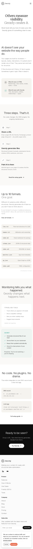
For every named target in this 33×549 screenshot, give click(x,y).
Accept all (13, 544)
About (3, 501)
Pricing (3, 510)
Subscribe (27, 527)
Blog (2, 504)
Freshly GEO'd (6, 489)
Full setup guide (15, 416)
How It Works (6, 483)
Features (4, 480)
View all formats (6, 217)
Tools (3, 492)
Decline (6, 544)
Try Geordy (15, 446)
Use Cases (4, 486)
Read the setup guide (15, 177)
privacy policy (7, 540)
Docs (3, 507)
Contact (4, 513)
